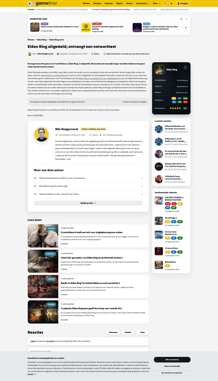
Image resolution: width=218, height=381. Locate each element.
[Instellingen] (171, 3)
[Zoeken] (165, 3)
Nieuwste (113, 332)
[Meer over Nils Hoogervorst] (41, 134)
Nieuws (86, 3)
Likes (142, 332)
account (50, 341)
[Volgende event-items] (185, 27)
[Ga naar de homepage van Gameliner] (42, 3)
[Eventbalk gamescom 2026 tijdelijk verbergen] (181, 19)
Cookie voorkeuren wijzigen (134, 102)
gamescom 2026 (38, 18)
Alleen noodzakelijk (172, 366)
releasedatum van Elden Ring (52, 75)
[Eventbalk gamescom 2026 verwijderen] (186, 19)
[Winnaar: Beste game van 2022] (157, 72)
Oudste (128, 332)
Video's (119, 3)
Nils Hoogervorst (45, 53)
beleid (30, 374)
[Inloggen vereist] (185, 67)
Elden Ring (42, 39)
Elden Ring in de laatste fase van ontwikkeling (98, 78)
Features (109, 3)
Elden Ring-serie (56, 39)
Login (32, 341)
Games (129, 3)
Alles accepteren (172, 359)
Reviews (97, 3)
